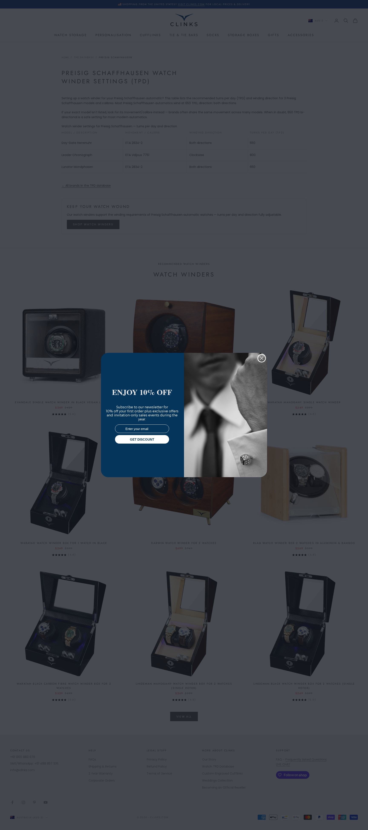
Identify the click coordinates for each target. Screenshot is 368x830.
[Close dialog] (261, 358)
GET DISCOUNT (142, 439)
